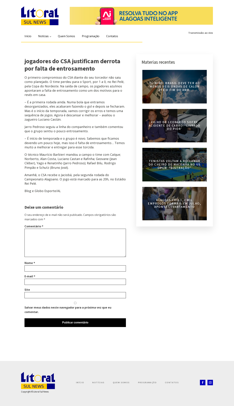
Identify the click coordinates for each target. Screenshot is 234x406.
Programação (90, 36)
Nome (29, 263)
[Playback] (170, 38)
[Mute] (177, 38)
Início (27, 36)
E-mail (29, 276)
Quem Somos (66, 36)
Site (27, 290)
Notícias (43, 36)
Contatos (112, 36)
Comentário (33, 226)
